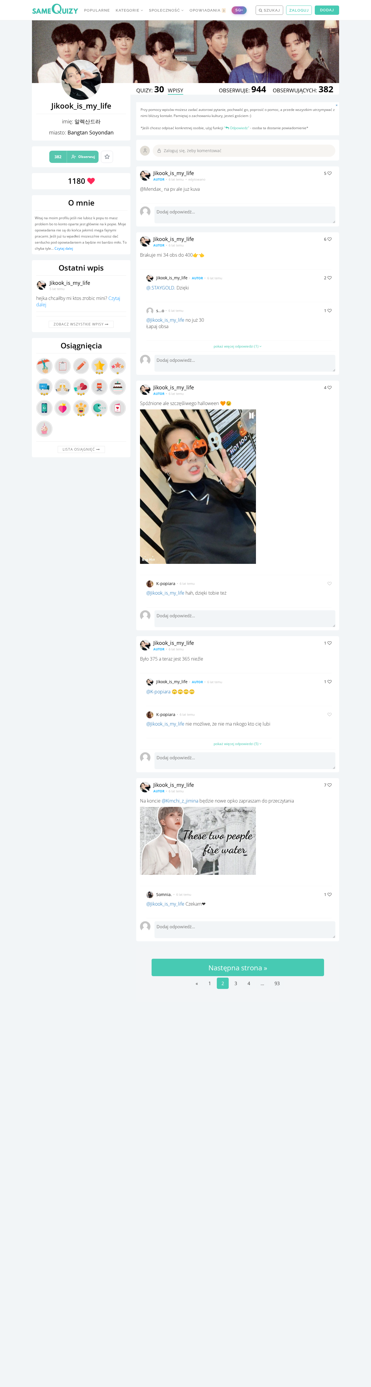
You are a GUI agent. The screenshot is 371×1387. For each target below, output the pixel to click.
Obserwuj (74, 156)
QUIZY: (150, 90)
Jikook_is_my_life (70, 282)
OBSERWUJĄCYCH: (303, 90)
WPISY (175, 90)
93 (277, 983)
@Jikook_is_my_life (165, 320)
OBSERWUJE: (242, 90)
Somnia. (164, 894)
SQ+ (239, 10)
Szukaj (271, 10)
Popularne (97, 10)
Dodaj (327, 10)
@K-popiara (158, 691)
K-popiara (165, 583)
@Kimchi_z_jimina (180, 801)
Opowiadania (207, 10)
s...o (160, 310)
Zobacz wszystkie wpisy (79, 324)
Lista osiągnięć (79, 449)
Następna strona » (237, 967)
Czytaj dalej (63, 248)
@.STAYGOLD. (160, 288)
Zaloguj (299, 10)
